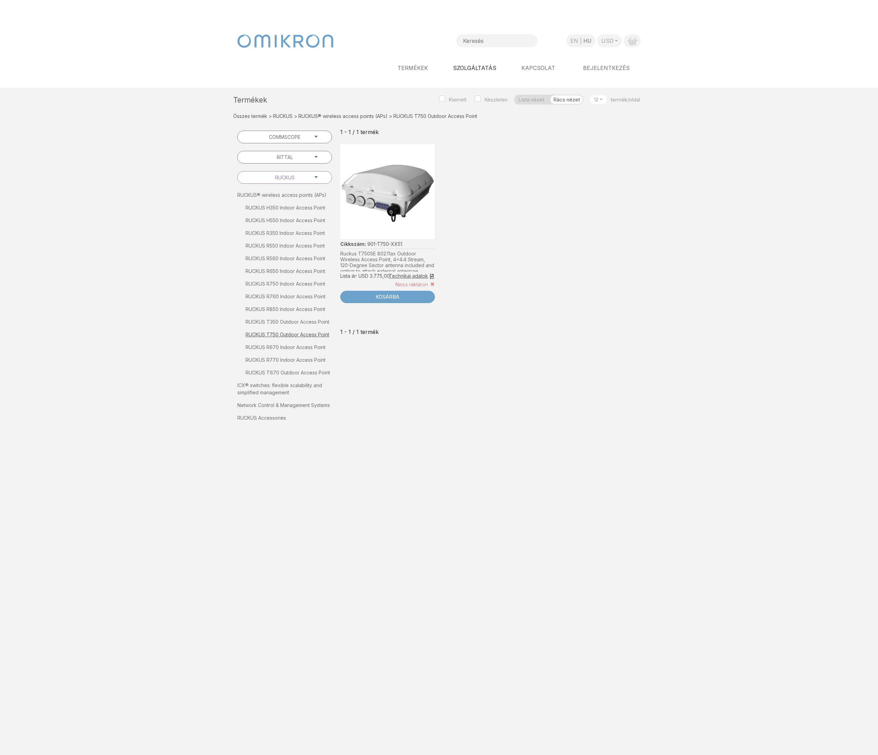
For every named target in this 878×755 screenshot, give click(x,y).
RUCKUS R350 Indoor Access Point (285, 233)
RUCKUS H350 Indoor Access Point (285, 208)
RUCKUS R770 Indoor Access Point (285, 360)
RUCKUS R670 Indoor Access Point (285, 347)
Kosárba (387, 296)
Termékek (413, 67)
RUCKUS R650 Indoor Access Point (285, 271)
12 (596, 99)
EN (574, 40)
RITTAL (285, 157)
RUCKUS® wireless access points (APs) (343, 116)
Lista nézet (531, 99)
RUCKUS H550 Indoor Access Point (285, 220)
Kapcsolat (538, 67)
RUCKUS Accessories (261, 418)
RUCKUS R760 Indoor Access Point (285, 296)
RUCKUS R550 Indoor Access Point (285, 246)
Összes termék (250, 116)
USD (607, 40)
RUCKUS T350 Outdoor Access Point (287, 322)
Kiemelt (457, 99)
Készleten (496, 99)
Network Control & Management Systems (283, 405)
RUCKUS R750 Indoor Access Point (285, 284)
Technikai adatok (408, 276)
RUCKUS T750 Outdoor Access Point (287, 334)
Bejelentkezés (606, 67)
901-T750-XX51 (384, 244)
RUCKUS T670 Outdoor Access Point (288, 372)
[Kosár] (632, 40)
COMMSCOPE (284, 137)
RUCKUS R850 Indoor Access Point (285, 309)
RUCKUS (283, 116)
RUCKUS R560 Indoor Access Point (285, 258)
